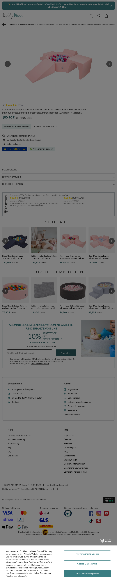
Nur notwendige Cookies (87, 553)
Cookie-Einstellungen (87, 563)
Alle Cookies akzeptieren (87, 573)
